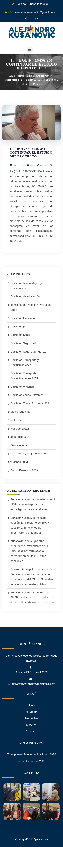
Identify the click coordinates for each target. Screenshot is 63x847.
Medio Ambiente (20, 411)
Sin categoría (18, 445)
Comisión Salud (20, 334)
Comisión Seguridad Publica (28, 351)
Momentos (31, 718)
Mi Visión (31, 711)
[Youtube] (36, 18)
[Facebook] (26, 18)
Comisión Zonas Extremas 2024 (30, 403)
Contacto (31, 731)
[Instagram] (31, 18)
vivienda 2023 (19, 462)
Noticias (15, 420)
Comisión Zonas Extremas (27, 395)
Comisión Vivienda (22, 386)
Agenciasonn (41, 839)
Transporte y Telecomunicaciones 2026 (31, 754)
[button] (29, 50)
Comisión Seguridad (23, 343)
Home (21, 75)
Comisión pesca (20, 326)
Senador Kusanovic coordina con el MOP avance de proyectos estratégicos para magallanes (32, 504)
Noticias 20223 (19, 428)
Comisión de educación (25, 296)
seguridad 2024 (20, 436)
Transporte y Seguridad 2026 (28, 453)
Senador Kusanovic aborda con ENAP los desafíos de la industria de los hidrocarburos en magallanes (32, 597)
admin (32, 165)
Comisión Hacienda (22, 318)
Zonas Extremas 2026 (24, 470)
